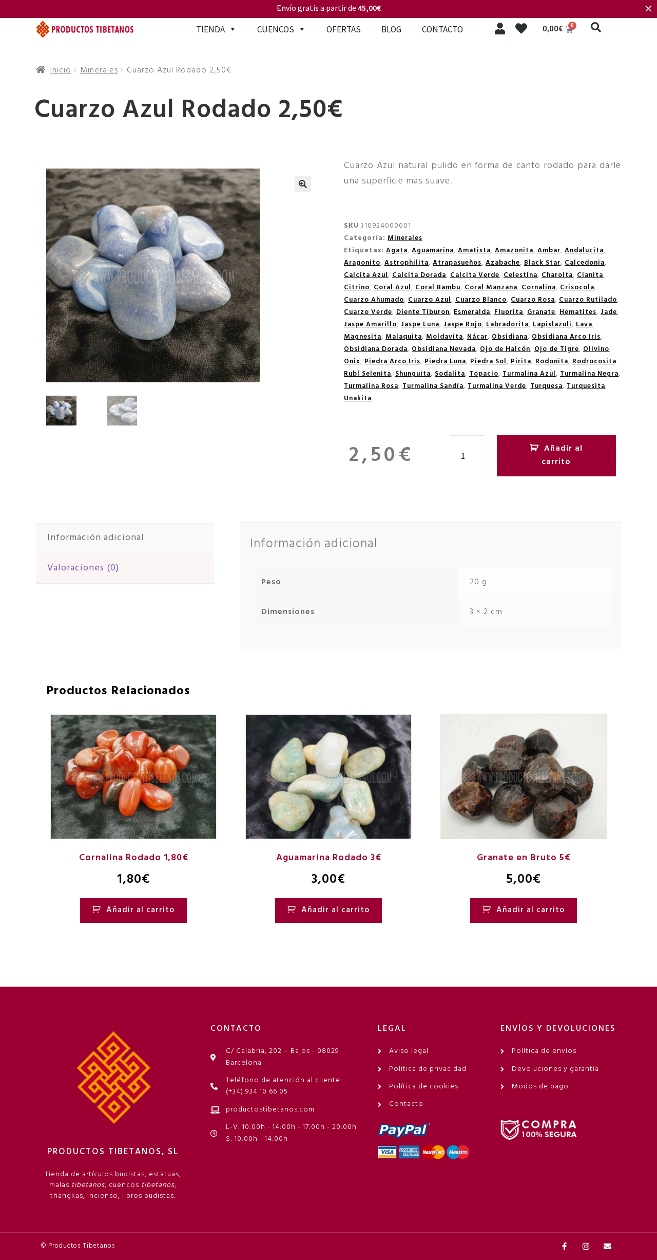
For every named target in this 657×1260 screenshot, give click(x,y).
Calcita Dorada (419, 275)
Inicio (60, 70)
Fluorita (508, 312)
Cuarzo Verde (368, 312)
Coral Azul (392, 287)
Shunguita (413, 373)
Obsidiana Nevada (444, 349)
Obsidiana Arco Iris (566, 336)
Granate (541, 312)
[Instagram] (585, 1246)
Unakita (358, 398)
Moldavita (444, 336)
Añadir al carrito (562, 455)
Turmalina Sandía (432, 386)
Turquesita (586, 386)
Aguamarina (433, 250)
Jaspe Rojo (462, 324)
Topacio (483, 373)
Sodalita (450, 373)
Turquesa (546, 386)
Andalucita (584, 250)
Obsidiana (510, 336)
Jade (609, 312)
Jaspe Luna (420, 324)
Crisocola (577, 287)
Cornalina (538, 287)
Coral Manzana (491, 287)
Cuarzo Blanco (481, 299)
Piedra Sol (488, 361)
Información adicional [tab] (95, 537)
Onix (352, 361)
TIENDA (210, 29)
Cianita (590, 275)
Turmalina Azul (529, 373)
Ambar (549, 250)
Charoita (557, 275)
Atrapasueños (457, 262)
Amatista (474, 250)
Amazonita (514, 250)
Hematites (577, 312)
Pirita (521, 361)
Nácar (477, 336)
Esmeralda (472, 312)
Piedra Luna (445, 361)
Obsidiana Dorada (376, 349)
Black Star (542, 262)
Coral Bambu (437, 287)
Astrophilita (406, 262)
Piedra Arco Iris (392, 361)
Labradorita (507, 324)
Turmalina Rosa (371, 386)
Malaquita (403, 336)
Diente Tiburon (423, 312)
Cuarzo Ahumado (374, 299)
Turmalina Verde (497, 386)
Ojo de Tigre (556, 349)
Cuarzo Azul (429, 299)
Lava (584, 324)
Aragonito (362, 262)
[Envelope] (607, 1246)
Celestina (520, 275)
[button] (596, 27)
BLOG (391, 29)
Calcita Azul (366, 275)
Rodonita (551, 361)
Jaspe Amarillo (370, 324)
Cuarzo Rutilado (588, 299)
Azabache (503, 262)
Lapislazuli (552, 324)
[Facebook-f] (564, 1246)
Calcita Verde (474, 275)
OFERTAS (343, 29)
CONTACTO (442, 29)
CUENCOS (275, 29)
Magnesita (362, 336)
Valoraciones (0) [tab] (83, 568)
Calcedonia (585, 262)
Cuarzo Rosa (533, 299)
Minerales (99, 70)
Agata (397, 250)
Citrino (357, 287)
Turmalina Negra (589, 373)
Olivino (596, 349)
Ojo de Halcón (505, 349)
